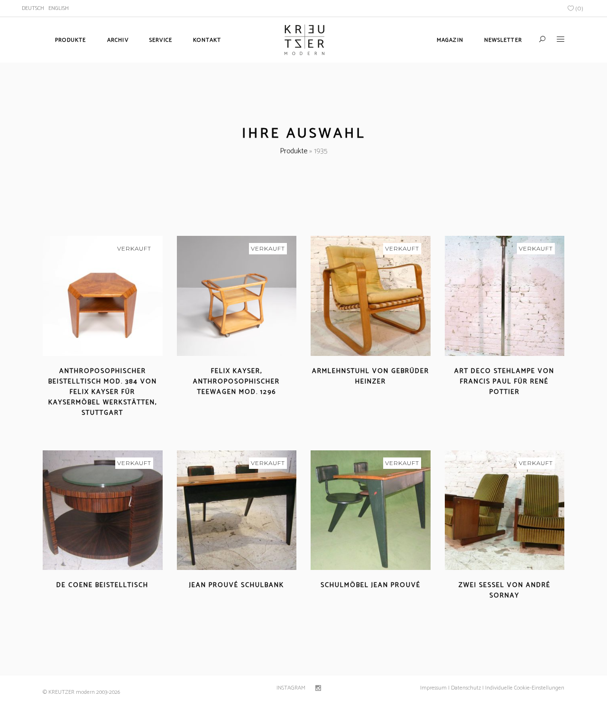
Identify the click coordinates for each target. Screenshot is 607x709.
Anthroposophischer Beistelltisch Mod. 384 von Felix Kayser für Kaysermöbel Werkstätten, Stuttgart (102, 392)
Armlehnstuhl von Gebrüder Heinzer (370, 376)
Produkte (293, 151)
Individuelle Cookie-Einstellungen (524, 687)
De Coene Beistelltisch (102, 585)
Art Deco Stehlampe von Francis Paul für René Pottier (504, 382)
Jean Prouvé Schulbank (236, 585)
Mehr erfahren (75, 424)
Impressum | (435, 687)
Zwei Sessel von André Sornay (505, 590)
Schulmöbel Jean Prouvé (371, 585)
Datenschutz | (467, 687)
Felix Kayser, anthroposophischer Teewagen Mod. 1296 (236, 382)
